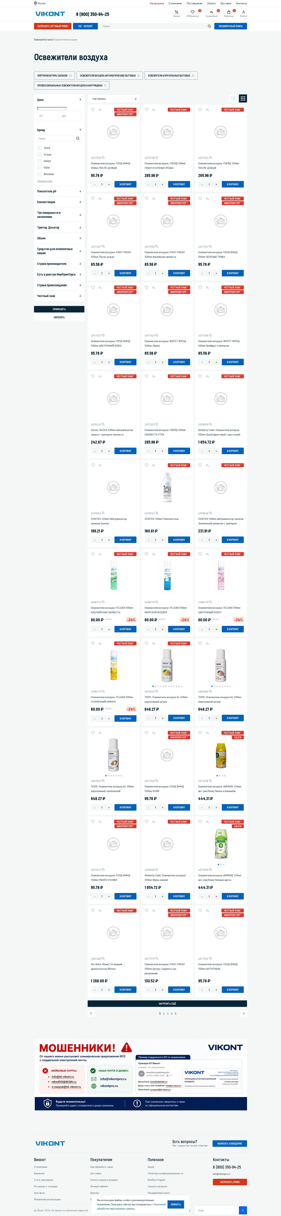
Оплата (211, 3)
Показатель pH (46, 191)
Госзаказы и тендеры (45, 1186)
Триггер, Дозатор (48, 227)
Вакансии (39, 1173)
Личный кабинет (99, 1186)
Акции (151, 1166)
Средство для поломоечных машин (55, 251)
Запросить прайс (230, 1182)
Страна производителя (51, 263)
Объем (41, 238)
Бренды (94, 1192)
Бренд (41, 130)
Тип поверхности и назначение (48, 215)
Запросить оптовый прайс (52, 26)
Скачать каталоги (157, 1186)
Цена (40, 100)
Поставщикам (194, 3)
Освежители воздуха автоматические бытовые (110, 75)
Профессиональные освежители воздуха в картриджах (71, 85)
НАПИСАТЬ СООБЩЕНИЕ (229, 1143)
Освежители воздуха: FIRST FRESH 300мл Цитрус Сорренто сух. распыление (165, 969)
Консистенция (46, 202)
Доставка (225, 3)
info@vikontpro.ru (221, 1173)
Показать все (44, 181)
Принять (176, 1204)
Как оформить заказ (101, 1166)
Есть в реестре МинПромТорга (56, 274)
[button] (153, 686)
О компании (175, 3)
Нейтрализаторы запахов (54, 75)
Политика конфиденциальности (165, 1173)
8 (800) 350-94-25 (92, 14)
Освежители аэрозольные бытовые (171, 75)
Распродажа (157, 3)
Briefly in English (156, 1179)
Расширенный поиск (230, 26)
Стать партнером (43, 1179)
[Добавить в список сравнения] (100, 110)
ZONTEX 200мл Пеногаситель (162, 518)
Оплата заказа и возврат (104, 1179)
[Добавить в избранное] (93, 110)
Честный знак (46, 296)
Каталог (88, 26)
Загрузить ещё (167, 1003)
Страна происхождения (52, 285)
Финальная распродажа (47, 1199)
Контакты (241, 3)
